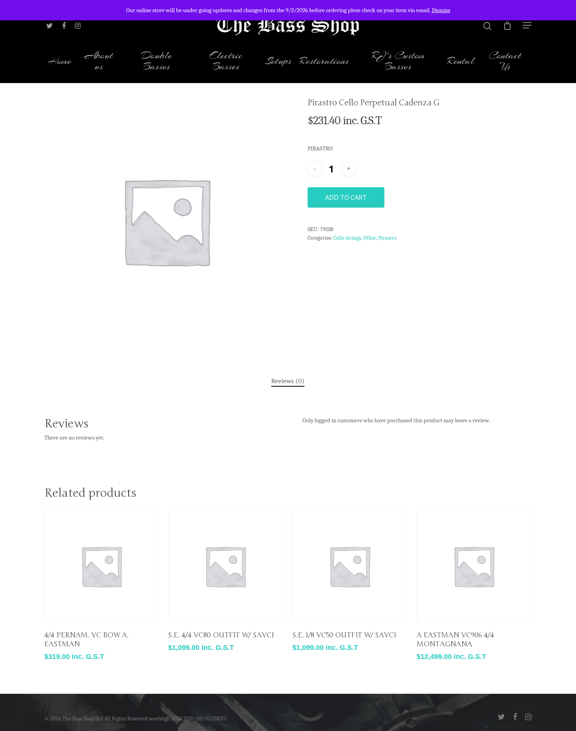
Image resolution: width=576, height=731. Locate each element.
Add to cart (346, 197)
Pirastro (387, 238)
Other (369, 238)
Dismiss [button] (441, 10)
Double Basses (156, 61)
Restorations (324, 62)
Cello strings (347, 238)
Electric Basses (226, 61)
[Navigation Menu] (527, 25)
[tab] (287, 381)
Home (59, 62)
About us (99, 61)
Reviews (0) (287, 381)
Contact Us (505, 61)
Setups (278, 62)
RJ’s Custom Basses (398, 61)
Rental (460, 62)
